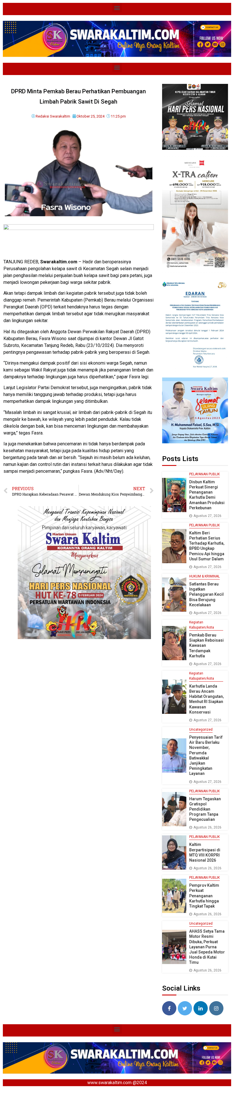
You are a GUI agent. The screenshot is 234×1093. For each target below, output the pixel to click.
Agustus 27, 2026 (207, 516)
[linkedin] (200, 1008)
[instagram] (216, 1008)
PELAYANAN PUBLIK (204, 474)
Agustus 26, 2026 (207, 827)
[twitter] (185, 1008)
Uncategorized (201, 730)
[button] (117, 7)
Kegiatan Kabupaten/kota (201, 624)
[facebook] (169, 1008)
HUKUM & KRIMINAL (204, 576)
